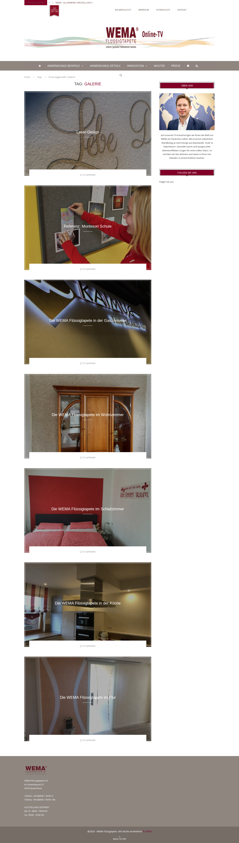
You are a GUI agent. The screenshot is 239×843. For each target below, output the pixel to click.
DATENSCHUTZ (163, 9)
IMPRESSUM (144, 9)
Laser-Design (87, 132)
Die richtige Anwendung (68, 3)
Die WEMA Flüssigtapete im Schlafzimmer (87, 509)
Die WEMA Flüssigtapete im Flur (88, 697)
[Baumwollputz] (40, 66)
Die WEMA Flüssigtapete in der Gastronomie (87, 320)
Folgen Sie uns (166, 181)
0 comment (89, 174)
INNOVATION (135, 66)
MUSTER (159, 66)
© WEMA (147, 831)
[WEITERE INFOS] (188, 66)
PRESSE (175, 66)
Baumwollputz (123, 9)
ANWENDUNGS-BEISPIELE (63, 66)
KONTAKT (182, 9)
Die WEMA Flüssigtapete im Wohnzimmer (88, 414)
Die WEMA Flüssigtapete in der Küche (88, 603)
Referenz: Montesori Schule (88, 226)
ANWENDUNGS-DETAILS (105, 66)
